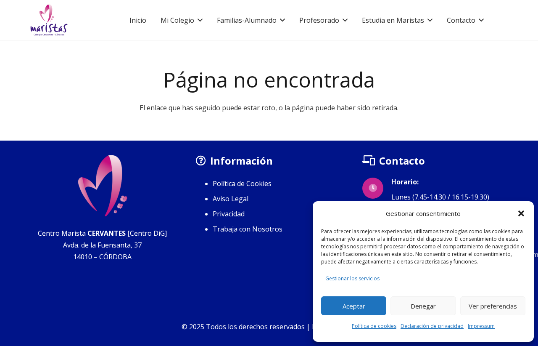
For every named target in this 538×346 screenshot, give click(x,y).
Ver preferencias (493, 306)
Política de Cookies (242, 183)
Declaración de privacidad (432, 326)
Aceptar (354, 306)
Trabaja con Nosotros (247, 229)
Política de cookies (374, 326)
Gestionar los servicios (352, 278)
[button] (521, 213)
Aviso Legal (230, 198)
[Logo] (49, 20)
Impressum (481, 326)
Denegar (423, 306)
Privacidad (229, 213)
